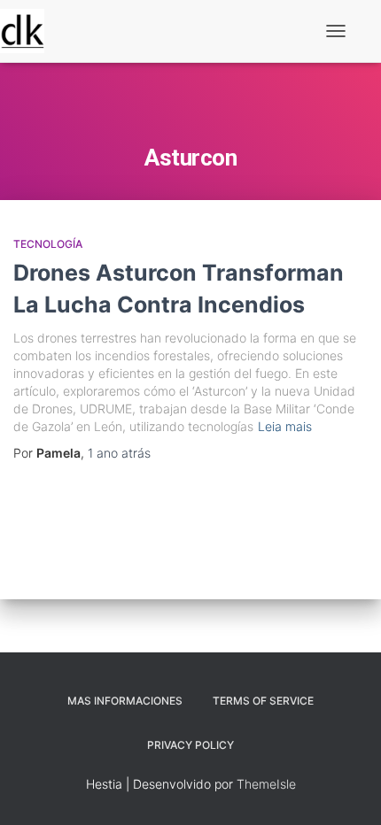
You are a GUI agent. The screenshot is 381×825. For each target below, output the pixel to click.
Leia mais (285, 426)
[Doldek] (29, 31)
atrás (119, 452)
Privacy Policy (190, 745)
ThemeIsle (266, 783)
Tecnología (47, 244)
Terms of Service (263, 700)
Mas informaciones (125, 700)
